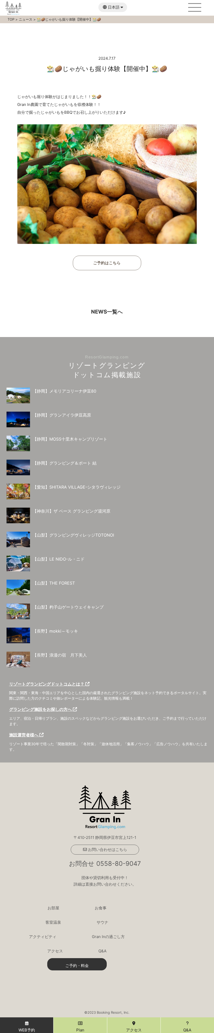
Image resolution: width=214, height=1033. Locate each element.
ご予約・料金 (77, 966)
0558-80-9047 (118, 863)
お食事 (100, 908)
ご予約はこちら (107, 262)
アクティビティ (42, 937)
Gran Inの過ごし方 (108, 937)
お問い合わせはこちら (107, 849)
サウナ (102, 922)
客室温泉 (53, 922)
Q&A (102, 951)
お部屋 (53, 908)
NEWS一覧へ (107, 312)
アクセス (55, 951)
